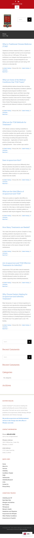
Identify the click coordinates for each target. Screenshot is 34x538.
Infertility (5, 471)
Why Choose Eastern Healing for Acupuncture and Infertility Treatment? (14, 296)
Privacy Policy (6, 486)
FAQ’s (3, 475)
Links (3, 482)
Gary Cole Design (23, 529)
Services (4, 468)
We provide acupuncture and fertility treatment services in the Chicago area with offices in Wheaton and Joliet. (15, 420)
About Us (5, 466)
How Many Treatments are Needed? (16, 227)
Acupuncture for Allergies (9, 513)
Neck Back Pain (6, 500)
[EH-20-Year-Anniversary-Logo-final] (7, 14)
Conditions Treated (7, 473)
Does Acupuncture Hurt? (11, 160)
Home (3, 35)
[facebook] (15, 1)
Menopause (5, 507)
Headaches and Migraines (9, 511)
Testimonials (6, 477)
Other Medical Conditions (9, 516)
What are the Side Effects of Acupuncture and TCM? (13, 192)
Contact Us (5, 484)
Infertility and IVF (7, 498)
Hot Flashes (5, 504)
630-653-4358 (17, 4)
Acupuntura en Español (9, 518)
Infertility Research (7, 480)
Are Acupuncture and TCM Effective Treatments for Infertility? (16, 264)
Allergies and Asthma (8, 502)
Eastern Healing (7, 68)
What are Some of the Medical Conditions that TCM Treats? (14, 81)
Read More (4, 72)
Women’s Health (7, 509)
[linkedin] (18, 1)
